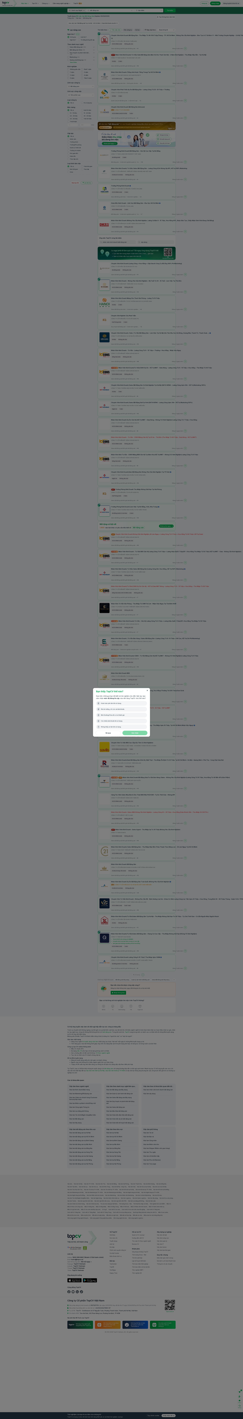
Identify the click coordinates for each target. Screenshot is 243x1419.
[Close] (147, 690)
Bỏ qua (108, 733)
